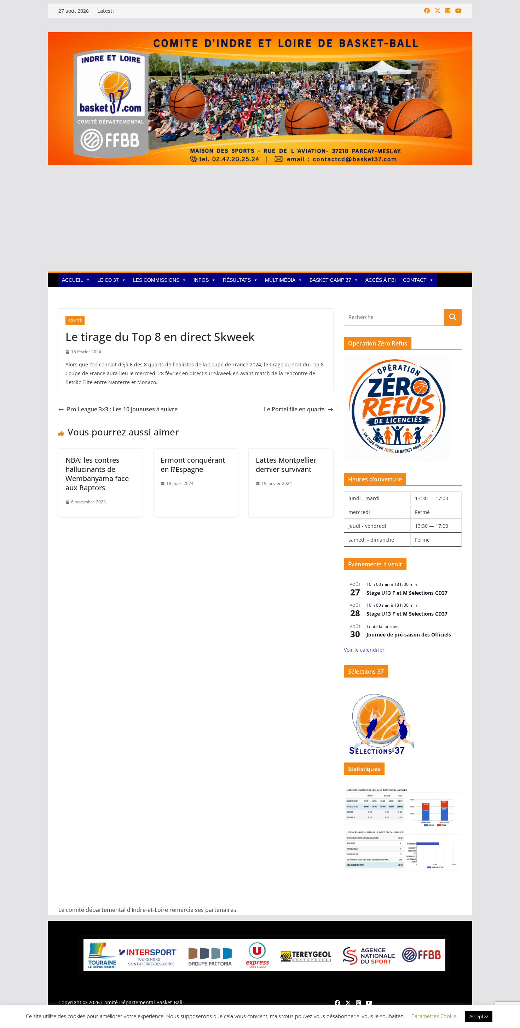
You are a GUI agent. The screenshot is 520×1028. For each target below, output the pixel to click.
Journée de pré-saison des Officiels (408, 634)
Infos (201, 280)
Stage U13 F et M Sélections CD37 (406, 592)
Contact (415, 280)
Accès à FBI (380, 280)
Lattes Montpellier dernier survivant (286, 464)
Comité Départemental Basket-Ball (142, 1002)
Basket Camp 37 (330, 280)
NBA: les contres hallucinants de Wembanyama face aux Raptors (97, 473)
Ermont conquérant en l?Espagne (193, 464)
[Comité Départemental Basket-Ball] (260, 37)
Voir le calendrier (364, 649)
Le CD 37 (108, 280)
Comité (75, 320)
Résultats (237, 280)
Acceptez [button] (478, 1016)
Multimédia (280, 280)
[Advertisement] (260, 218)
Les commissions (156, 280)
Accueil (72, 280)
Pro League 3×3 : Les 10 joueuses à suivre (122, 409)
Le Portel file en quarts (294, 409)
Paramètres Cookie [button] (433, 1016)
